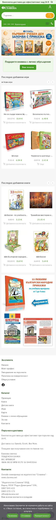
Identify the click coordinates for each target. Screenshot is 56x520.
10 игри (14, 156)
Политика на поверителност (14, 376)
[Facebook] (3, 386)
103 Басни (41, 257)
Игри (3, 409)
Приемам (12, 516)
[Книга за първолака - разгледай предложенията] (28, 43)
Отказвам (25, 516)
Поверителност (42, 516)
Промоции (6, 398)
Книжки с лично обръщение (14, 416)
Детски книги (7, 405)
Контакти (5, 423)
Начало (4, 365)
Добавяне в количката (16, 123)
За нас (4, 420)
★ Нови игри (6, 82)
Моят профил (7, 368)
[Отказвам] (52, 510)
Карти (4, 412)
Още (42, 164)
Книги (4, 402)
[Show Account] (50, 7)
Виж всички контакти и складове (16, 497)
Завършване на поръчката (13, 372)
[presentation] (48, 82)
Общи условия (8, 379)
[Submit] (50, 15)
